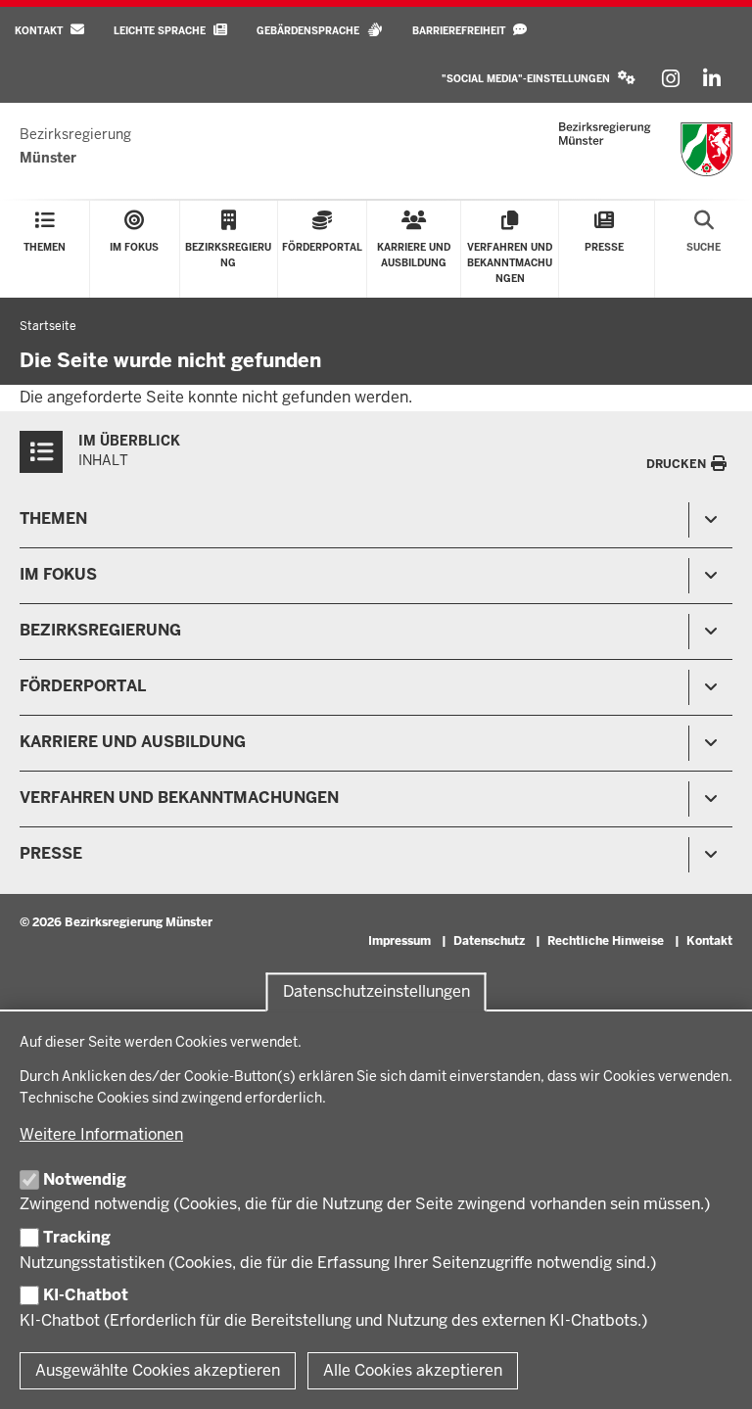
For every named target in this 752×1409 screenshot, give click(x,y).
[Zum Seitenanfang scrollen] (712, 1372)
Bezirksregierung (100, 630)
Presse (51, 853)
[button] (538, 79)
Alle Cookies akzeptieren (412, 1370)
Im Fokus (58, 574)
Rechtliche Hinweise (605, 941)
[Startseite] (645, 149)
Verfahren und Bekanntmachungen (179, 797)
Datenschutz (489, 941)
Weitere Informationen (101, 1134)
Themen (53, 518)
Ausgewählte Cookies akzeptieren (157, 1370)
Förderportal (83, 686)
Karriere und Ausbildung (133, 741)
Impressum (399, 941)
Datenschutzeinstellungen (376, 992)
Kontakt (709, 941)
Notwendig (84, 1179)
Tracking (77, 1237)
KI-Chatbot (85, 1295)
